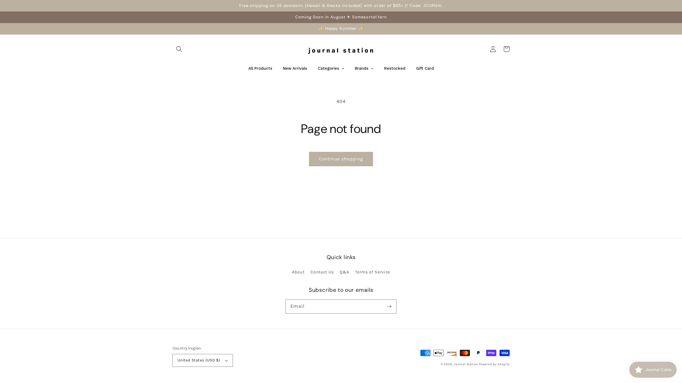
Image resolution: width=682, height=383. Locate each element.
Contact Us (322, 271)
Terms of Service (372, 271)
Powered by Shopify (494, 364)
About (298, 271)
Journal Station (466, 364)
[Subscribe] (389, 306)
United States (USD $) (198, 360)
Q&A (344, 271)
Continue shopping (341, 158)
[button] (179, 49)
